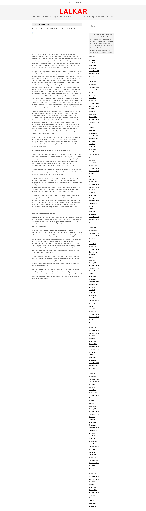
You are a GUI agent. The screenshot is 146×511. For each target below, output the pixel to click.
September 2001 (94, 463)
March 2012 (92, 292)
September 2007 (94, 365)
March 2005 (92, 406)
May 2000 (92, 484)
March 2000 (92, 487)
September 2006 (94, 382)
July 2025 (92, 76)
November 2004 (94, 411)
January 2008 (93, 360)
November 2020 (94, 152)
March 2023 (92, 114)
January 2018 (93, 198)
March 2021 (92, 146)
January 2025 (93, 84)
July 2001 (92, 465)
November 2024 (94, 87)
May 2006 (92, 387)
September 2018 (94, 187)
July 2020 (92, 157)
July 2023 (92, 109)
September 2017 (94, 203)
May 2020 (92, 160)
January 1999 (93, 506)
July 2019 (92, 174)
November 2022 (94, 119)
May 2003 (92, 436)
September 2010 (94, 317)
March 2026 (92, 65)
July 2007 (92, 368)
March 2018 (92, 195)
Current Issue (69, 3)
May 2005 (92, 403)
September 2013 (94, 268)
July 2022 (92, 125)
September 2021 (94, 138)
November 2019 (94, 168)
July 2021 (92, 141)
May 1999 (92, 501)
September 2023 (94, 106)
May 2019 (92, 176)
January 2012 (93, 295)
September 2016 (94, 219)
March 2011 (92, 309)
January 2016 (93, 230)
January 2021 (93, 149)
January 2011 (93, 311)
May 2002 (92, 452)
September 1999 (94, 495)
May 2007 (92, 371)
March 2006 (92, 390)
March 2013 (92, 276)
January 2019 (93, 182)
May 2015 (92, 241)
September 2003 (94, 430)
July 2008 (92, 352)
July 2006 (92, 384)
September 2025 (94, 74)
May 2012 (92, 290)
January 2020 (93, 165)
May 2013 (92, 274)
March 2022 (92, 130)
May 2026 (92, 63)
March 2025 (92, 82)
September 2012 (94, 284)
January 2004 (93, 425)
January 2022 (93, 133)
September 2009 (94, 333)
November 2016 (94, 217)
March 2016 (92, 228)
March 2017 (92, 211)
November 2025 (94, 71)
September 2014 (94, 252)
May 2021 (92, 144)
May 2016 (92, 225)
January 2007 (93, 376)
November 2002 (94, 444)
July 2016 (92, 222)
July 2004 (92, 417)
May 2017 (92, 209)
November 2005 (94, 395)
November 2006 (94, 379)
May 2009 (92, 338)
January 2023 (93, 117)
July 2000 (92, 482)
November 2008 (94, 347)
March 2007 (92, 374)
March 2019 (92, 179)
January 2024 (93, 101)
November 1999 (94, 493)
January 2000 (93, 490)
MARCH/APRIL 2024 (43, 24)
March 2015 (92, 244)
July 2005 (92, 401)
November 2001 (94, 460)
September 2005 (94, 398)
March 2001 (92, 471)
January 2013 (93, 279)
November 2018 (94, 184)
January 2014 (93, 263)
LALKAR (73, 11)
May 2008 (92, 355)
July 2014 (92, 255)
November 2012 (94, 282)
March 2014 (92, 260)
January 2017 (93, 214)
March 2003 (92, 438)
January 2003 (93, 441)
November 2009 (94, 330)
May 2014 (92, 257)
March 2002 (92, 455)
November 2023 (94, 103)
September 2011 (94, 301)
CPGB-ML (78, 3)
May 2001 (92, 468)
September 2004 (94, 414)
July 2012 (92, 287)
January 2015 (93, 247)
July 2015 (92, 238)
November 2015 (94, 233)
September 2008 (94, 349)
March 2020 (92, 163)
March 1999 (92, 503)
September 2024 (94, 90)
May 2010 (92, 322)
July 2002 (92, 449)
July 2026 (92, 60)
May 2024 (92, 95)
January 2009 (93, 344)
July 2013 (92, 271)
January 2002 (93, 457)
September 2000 (94, 479)
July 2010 (92, 320)
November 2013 (94, 265)
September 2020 (94, 155)
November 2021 (94, 136)
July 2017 (92, 206)
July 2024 (92, 92)
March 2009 (92, 341)
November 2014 (94, 249)
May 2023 (92, 111)
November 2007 (94, 363)
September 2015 (94, 236)
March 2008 (92, 357)
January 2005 (93, 409)
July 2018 (92, 190)
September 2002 (94, 447)
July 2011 (92, 303)
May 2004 (92, 420)
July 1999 (92, 498)
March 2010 (92, 325)
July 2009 (92, 336)
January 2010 (93, 328)
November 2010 (94, 314)
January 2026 (93, 68)
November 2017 (94, 201)
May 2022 (92, 128)
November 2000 (94, 476)
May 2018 (92, 192)
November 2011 (94, 298)
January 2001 (93, 474)
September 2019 (94, 171)
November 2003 (94, 428)
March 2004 (92, 422)
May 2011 (92, 306)
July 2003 (92, 433)
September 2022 (94, 122)
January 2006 (93, 392)
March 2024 (92, 98)
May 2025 (92, 79)
